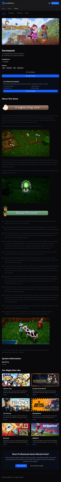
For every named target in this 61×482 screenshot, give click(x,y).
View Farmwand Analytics (37, 465)
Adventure (9, 68)
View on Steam (31, 76)
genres (27, 13)
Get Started (55, 3)
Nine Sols (6, 438)
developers (11, 13)
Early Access (20, 68)
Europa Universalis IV (39, 388)
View (27, 394)
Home (3, 8)
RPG (14, 68)
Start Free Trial (21, 465)
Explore (10, 8)
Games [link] (16, 8)
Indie (4, 68)
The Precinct (7, 413)
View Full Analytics (30, 91)
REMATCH (35, 438)
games (4, 13)
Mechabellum (36, 413)
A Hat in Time (7, 388)
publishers (20, 13)
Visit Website (31, 72)
